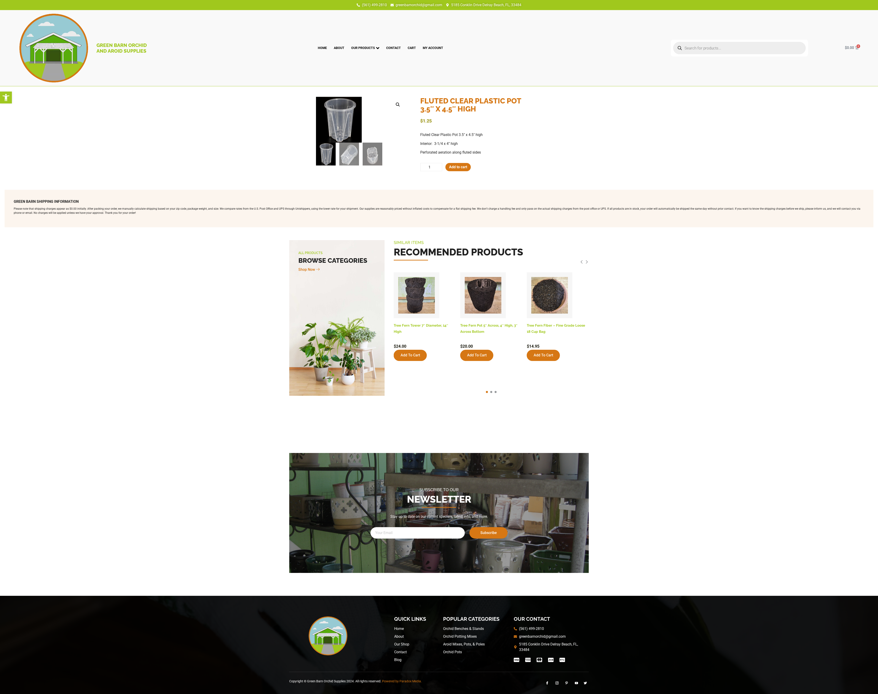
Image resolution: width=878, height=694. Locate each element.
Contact (393, 48)
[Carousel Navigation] (491, 263)
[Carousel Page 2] (491, 392)
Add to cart (458, 167)
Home (322, 48)
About (339, 48)
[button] (6, 97)
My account (433, 48)
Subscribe (488, 533)
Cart (412, 48)
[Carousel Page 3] (496, 392)
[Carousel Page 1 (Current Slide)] (487, 392)
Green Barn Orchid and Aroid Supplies (121, 48)
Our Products (363, 48)
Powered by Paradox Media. (402, 681)
